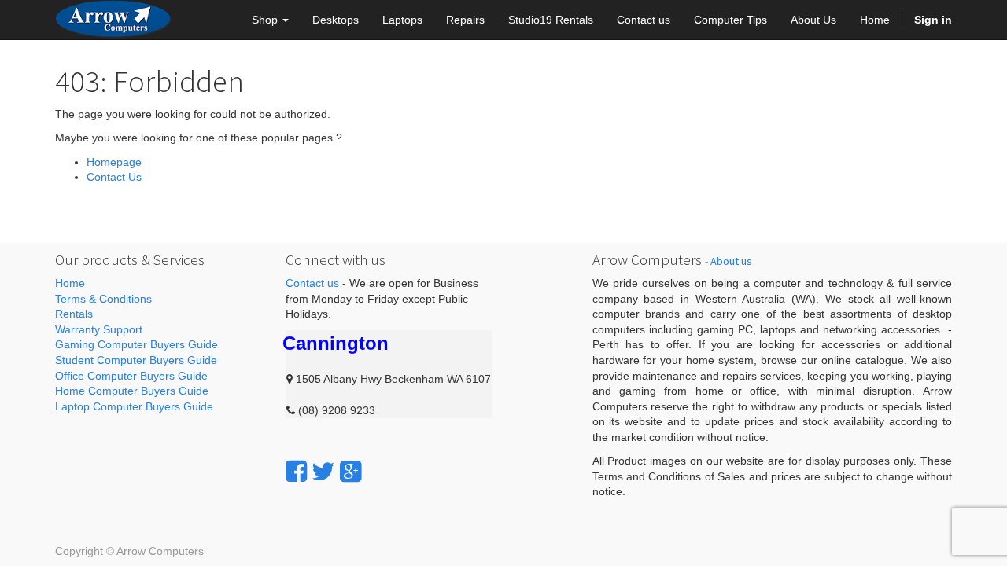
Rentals (74, 313)
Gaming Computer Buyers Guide (136, 344)
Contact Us (114, 177)
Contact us (312, 283)
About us (731, 261)
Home (70, 283)
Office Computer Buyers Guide (131, 375)
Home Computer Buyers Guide (131, 390)
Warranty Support (98, 329)
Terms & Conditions (103, 298)
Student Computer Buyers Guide (136, 360)
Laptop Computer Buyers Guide (134, 406)
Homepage (114, 162)
